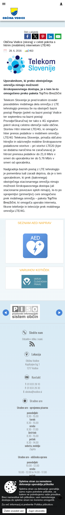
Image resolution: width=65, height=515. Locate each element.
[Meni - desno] (61, 3)
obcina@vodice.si (33, 391)
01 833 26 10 (33, 384)
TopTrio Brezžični (50, 93)
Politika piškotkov (43, 504)
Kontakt (36, 377)
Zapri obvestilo (37, 510)
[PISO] (25, 312)
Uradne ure (36, 401)
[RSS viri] (32, 345)
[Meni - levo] (3, 3)
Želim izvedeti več (14, 510)
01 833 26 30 (33, 388)
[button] (6, 312)
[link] (27, 36)
